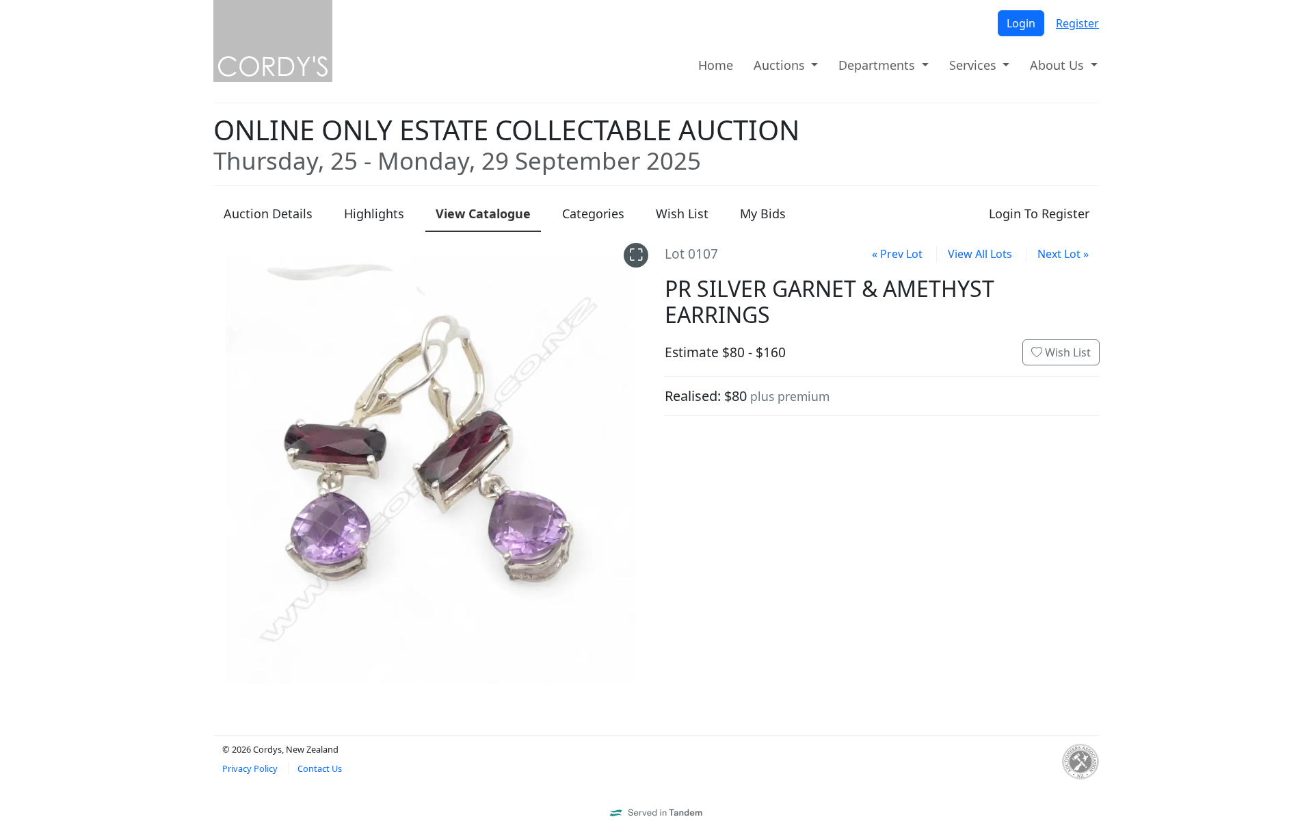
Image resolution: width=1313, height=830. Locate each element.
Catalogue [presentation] (483, 213)
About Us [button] (1058, 65)
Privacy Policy (250, 768)
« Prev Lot (897, 253)
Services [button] (974, 65)
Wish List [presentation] (682, 213)
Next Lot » (1063, 253)
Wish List (1066, 352)
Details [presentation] (268, 213)
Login (1021, 23)
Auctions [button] (781, 65)
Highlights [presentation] (374, 213)
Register (1077, 23)
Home (715, 65)
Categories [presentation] (593, 213)
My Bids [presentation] (763, 213)
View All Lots (980, 253)
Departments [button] (878, 65)
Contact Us (319, 768)
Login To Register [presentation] (1039, 213)
